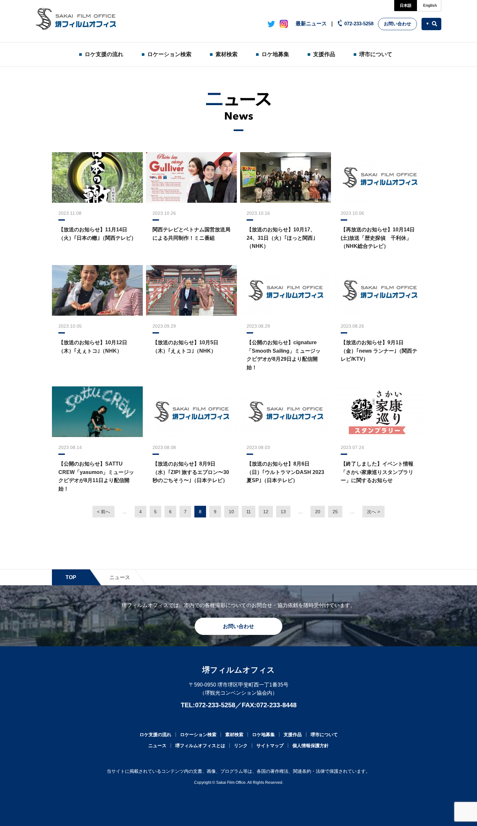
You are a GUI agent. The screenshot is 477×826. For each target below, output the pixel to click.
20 (317, 511)
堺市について (375, 54)
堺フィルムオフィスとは (200, 745)
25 (335, 511)
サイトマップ (270, 745)
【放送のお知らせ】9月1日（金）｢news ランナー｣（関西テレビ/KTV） (379, 351)
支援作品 (324, 54)
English (430, 5)
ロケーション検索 (169, 54)
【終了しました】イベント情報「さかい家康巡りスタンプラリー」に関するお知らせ (377, 472)
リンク (241, 745)
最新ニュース (311, 23)
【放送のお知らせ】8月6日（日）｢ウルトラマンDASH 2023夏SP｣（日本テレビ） (285, 472)
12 (265, 511)
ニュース (157, 745)
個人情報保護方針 (310, 745)
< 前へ (103, 511)
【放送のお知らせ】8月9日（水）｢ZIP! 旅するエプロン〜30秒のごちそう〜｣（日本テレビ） (191, 472)
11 (248, 511)
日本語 (405, 5)
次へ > (373, 511)
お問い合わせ (397, 23)
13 (283, 511)
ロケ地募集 (275, 54)
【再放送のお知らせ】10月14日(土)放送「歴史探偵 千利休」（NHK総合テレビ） (378, 238)
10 (231, 511)
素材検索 (226, 54)
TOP (71, 577)
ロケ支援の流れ (104, 54)
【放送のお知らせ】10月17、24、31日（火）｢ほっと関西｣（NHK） (281, 238)
